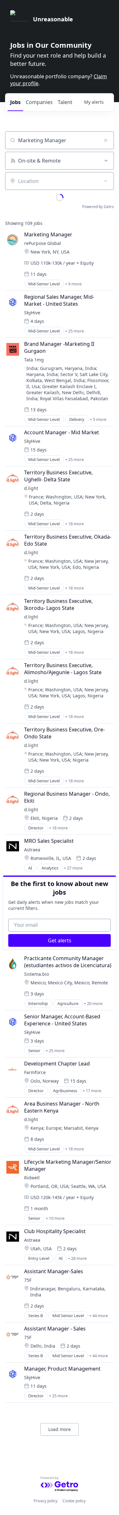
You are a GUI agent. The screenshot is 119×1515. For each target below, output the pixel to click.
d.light (31, 488)
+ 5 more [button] (98, 419)
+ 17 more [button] (92, 1090)
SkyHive (32, 313)
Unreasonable (53, 19)
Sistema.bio (36, 974)
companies (39, 102)
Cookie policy (74, 1501)
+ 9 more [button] (73, 284)
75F (27, 1280)
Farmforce (35, 1072)
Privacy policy (45, 1501)
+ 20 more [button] (93, 1003)
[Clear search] (106, 140)
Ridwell (32, 1178)
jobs (15, 102)
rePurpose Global (42, 243)
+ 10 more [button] (55, 1218)
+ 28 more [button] (77, 1258)
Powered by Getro (98, 206)
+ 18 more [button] (74, 524)
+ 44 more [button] (98, 1315)
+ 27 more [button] (73, 868)
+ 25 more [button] (74, 331)
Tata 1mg (34, 360)
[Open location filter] (106, 181)
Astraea (32, 850)
